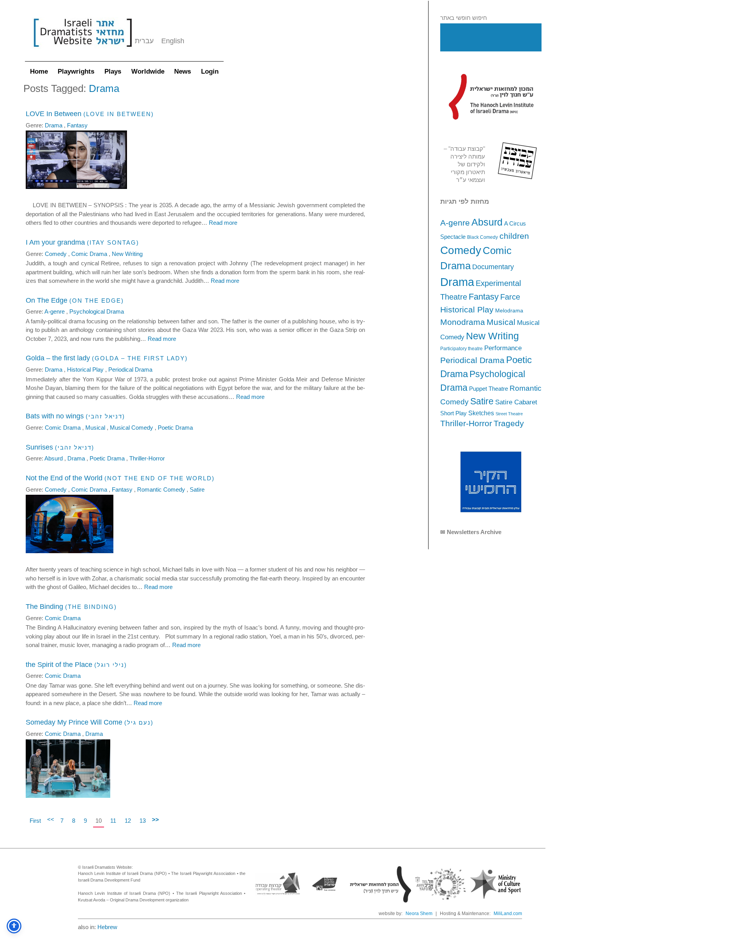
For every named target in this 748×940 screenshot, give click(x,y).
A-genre (455, 222)
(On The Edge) (96, 300)
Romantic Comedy (162, 489)
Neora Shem (419, 913)
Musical (501, 321)
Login (210, 71)
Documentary (493, 267)
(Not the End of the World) (159, 478)
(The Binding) (91, 606)
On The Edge (46, 300)
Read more (223, 222)
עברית (144, 41)
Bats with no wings (55, 416)
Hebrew (107, 927)
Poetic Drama (175, 427)
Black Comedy (482, 237)
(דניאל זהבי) (105, 416)
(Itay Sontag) (113, 242)
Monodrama (462, 322)
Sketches (481, 412)
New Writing (492, 335)
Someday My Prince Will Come (74, 722)
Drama (457, 281)
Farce (510, 297)
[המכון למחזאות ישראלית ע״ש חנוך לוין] (491, 96)
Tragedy (509, 423)
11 (113, 820)
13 (142, 820)
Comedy (460, 250)
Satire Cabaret (516, 402)
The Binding (44, 606)
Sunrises (39, 447)
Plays (112, 71)
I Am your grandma (55, 242)
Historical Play (467, 309)
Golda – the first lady (58, 358)
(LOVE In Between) (118, 114)
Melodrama (509, 310)
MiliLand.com (508, 913)
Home (39, 71)
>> (155, 819)
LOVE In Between (53, 114)
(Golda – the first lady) (140, 358)
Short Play (453, 413)
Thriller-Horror (466, 423)
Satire (482, 401)
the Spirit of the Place (59, 664)
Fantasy (484, 297)
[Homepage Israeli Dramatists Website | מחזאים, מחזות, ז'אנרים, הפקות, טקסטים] (82, 51)
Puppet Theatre (488, 389)
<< (50, 819)
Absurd (487, 222)
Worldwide (147, 71)
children (514, 236)
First (35, 820)
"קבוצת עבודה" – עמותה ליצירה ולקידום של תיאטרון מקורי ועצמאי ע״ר (464, 164)
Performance (503, 348)
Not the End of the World (64, 478)
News (182, 71)
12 (128, 820)
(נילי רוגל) (110, 664)
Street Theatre (509, 413)
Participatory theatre (461, 348)
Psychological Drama (96, 311)
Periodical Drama (472, 360)
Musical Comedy (132, 427)
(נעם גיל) (138, 722)
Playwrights (76, 71)
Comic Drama (90, 253)
